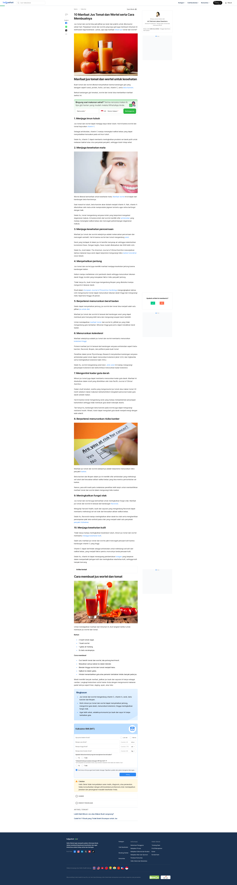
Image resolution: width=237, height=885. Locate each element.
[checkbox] (77, 770)
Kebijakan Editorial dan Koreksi (140, 851)
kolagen (119, 557)
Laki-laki (125, 737)
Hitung (128, 774)
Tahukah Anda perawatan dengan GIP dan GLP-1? (91, 761)
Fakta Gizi (83, 9)
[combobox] (133, 746)
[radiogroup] (128, 738)
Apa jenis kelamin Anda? (83, 737)
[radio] (121, 738)
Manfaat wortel (119, 197)
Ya (79, 758)
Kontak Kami (155, 854)
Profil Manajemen (157, 848)
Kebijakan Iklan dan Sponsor (139, 854)
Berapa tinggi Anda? (82, 746)
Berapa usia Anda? (81, 742)
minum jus (118, 30)
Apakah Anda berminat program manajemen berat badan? (94, 754)
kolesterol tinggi (80, 341)
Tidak (85, 758)
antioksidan (125, 218)
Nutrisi (75, 9)
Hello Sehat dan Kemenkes (139, 861)
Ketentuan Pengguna (137, 845)
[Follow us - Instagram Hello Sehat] (78, 851)
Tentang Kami (156, 845)
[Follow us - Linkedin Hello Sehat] (82, 851)
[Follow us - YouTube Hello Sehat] (89, 851)
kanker (83, 472)
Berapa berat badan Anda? (84, 751)
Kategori (121, 841)
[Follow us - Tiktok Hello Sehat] (93, 851)
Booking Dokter (123, 853)
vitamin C (91, 126)
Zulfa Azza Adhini (154, 29)
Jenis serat (110, 365)
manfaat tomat (95, 322)
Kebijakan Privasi (136, 848)
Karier (153, 851)
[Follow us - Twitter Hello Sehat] (86, 851)
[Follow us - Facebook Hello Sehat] (75, 851)
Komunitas (122, 858)
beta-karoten (128, 88)
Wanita (134, 737)
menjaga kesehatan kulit (92, 536)
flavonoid (114, 504)
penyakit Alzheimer (81, 522)
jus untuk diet (84, 309)
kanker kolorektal (129, 253)
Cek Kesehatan (123, 847)
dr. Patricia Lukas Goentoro (157, 21)
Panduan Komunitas (137, 858)
